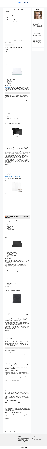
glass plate (11, 319)
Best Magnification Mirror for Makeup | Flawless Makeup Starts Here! (13, 431)
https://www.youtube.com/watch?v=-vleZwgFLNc (12, 121)
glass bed (9, 50)
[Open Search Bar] (35, 6)
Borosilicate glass (7, 87)
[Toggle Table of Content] (12, 45)
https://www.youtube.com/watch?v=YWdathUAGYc (12, 176)
